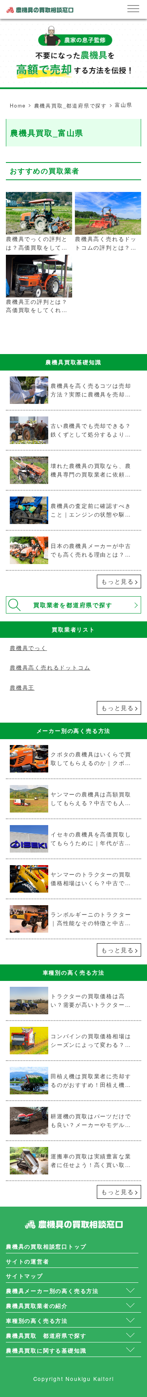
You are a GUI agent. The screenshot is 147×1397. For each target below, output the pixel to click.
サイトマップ (24, 1276)
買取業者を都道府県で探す (73, 605)
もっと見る (117, 581)
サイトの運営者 (27, 1261)
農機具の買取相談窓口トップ (46, 1246)
